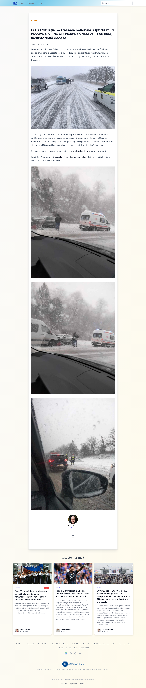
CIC (113, 644)
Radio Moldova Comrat (100, 644)
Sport (58, 588)
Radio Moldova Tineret (60, 644)
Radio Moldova (43, 644)
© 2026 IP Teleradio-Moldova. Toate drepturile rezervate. (73, 680)
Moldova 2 (30, 644)
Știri (22, 3)
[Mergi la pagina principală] (15, 3)
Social (34, 21)
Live (40, 3)
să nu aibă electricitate (80, 151)
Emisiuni (31, 3)
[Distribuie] (73, 536)
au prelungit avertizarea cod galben (71, 157)
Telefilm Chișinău (124, 644)
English (82, 684)
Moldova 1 (19, 644)
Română (64, 684)
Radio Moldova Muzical (80, 644)
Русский (73, 684)
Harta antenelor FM (81, 648)
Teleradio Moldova (64, 648)
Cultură (17, 588)
